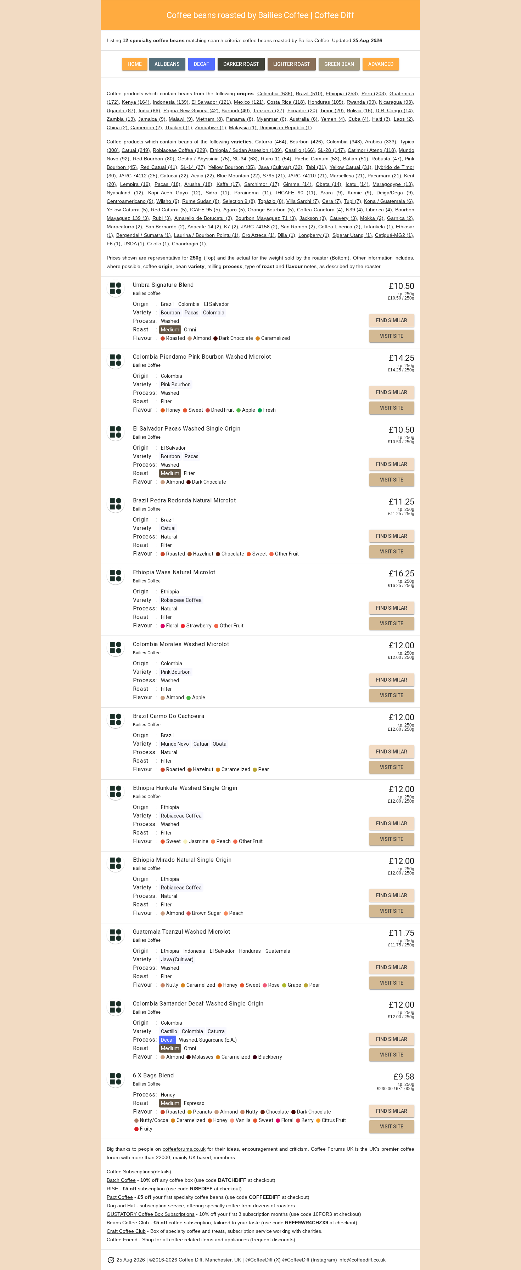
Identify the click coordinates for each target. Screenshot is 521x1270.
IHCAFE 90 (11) (296, 192)
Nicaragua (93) (396, 102)
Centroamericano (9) (130, 201)
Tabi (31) (316, 167)
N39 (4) (354, 209)
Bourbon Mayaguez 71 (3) (265, 218)
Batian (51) (355, 158)
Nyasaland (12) (125, 192)
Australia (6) (304, 119)
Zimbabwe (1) (210, 127)
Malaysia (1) (243, 127)
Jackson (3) (312, 218)
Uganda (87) (121, 110)
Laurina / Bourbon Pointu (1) (206, 235)
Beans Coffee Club (128, 1222)
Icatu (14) (357, 184)
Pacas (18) (167, 184)
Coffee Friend (122, 1239)
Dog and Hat (121, 1205)
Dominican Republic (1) (285, 127)
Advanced (380, 64)
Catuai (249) (136, 150)
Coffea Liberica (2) (339, 226)
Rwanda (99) (361, 102)
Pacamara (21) (384, 175)
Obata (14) (329, 184)
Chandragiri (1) (189, 243)
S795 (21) (274, 175)
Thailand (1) (178, 127)
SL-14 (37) (192, 167)
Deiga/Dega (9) (394, 192)
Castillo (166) (300, 150)
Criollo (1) (158, 243)
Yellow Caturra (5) (127, 209)
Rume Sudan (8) (200, 201)
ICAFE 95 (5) (205, 209)
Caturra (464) (270, 141)
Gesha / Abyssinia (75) (204, 158)
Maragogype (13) (392, 184)
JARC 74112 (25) (138, 175)
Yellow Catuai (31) (350, 167)
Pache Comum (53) (317, 158)
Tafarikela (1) (378, 226)
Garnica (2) (400, 218)
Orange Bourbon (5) (271, 209)
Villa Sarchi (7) (302, 201)
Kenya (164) (136, 102)
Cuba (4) (358, 119)
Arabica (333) (380, 141)
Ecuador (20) (302, 110)
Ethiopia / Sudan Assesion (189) (246, 150)
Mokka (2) (371, 218)
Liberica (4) (379, 209)
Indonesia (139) (171, 102)
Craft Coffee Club (126, 1231)
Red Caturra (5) (169, 209)
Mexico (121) (249, 102)
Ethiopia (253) (342, 93)
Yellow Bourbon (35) (231, 167)
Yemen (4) (333, 119)
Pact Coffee (120, 1197)
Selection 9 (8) (239, 201)
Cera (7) (331, 201)
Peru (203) (374, 93)
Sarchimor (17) (261, 184)
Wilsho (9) (167, 201)
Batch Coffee (121, 1180)
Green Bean (339, 64)
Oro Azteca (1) (258, 235)
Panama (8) (239, 119)
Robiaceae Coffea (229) (180, 150)
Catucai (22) (174, 175)
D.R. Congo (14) (394, 110)
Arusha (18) (198, 184)
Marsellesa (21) (347, 175)
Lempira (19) (135, 184)
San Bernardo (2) (165, 226)
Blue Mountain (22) (238, 175)
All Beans (167, 64)
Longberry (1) (314, 235)
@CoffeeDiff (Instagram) (309, 1260)
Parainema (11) (252, 192)
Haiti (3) (381, 119)
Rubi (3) (161, 218)
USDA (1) (133, 243)
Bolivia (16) (359, 110)
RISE (112, 1188)
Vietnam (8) (209, 119)
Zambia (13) (121, 119)
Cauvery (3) (343, 218)
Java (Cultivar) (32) (280, 167)
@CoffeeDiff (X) (263, 1260)
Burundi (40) (236, 110)
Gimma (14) (297, 184)
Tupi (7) (352, 201)
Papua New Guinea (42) (190, 110)
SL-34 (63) (245, 158)
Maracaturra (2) (124, 226)
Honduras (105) (326, 102)
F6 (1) (114, 243)
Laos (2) (403, 119)
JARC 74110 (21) (307, 175)
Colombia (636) (275, 93)
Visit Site (391, 336)
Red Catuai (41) (158, 167)
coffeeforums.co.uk (184, 1149)
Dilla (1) (286, 235)
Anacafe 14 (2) (204, 226)
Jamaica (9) (152, 119)
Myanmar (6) (271, 119)
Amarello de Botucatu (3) (203, 218)
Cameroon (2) (146, 127)
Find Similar (391, 320)
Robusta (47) (386, 158)
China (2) (117, 127)
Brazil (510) (309, 93)
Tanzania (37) (268, 110)
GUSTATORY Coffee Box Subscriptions (151, 1214)
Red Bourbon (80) (153, 158)
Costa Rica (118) (286, 102)
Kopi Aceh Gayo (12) (174, 192)
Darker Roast (241, 64)
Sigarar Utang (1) (352, 235)
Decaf (201, 64)
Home (135, 64)
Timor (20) (332, 110)
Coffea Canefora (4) (320, 209)
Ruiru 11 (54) (276, 158)
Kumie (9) (360, 192)
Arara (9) (331, 192)
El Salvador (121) (211, 102)
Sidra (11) (218, 192)
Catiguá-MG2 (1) (394, 235)
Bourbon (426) (306, 141)
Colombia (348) (344, 141)
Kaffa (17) (228, 184)
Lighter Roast (291, 64)
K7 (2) (231, 226)
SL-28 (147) (331, 150)
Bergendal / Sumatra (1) (143, 235)
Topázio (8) (270, 201)
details (162, 1171)
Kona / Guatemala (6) (388, 201)
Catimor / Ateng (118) (372, 150)
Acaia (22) (202, 175)
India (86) (150, 110)
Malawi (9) (181, 119)
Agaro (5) (234, 209)
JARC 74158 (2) (259, 226)
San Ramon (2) (298, 226)
